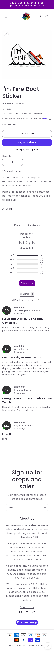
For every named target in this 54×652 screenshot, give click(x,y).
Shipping (18, 113)
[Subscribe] (44, 507)
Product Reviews (27, 225)
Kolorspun (21, 645)
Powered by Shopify (36, 645)
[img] (27, 307)
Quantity (6, 156)
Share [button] (9, 208)
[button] (6, 16)
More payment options (27, 149)
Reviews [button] (24, 293)
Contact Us (27, 607)
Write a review (27, 283)
